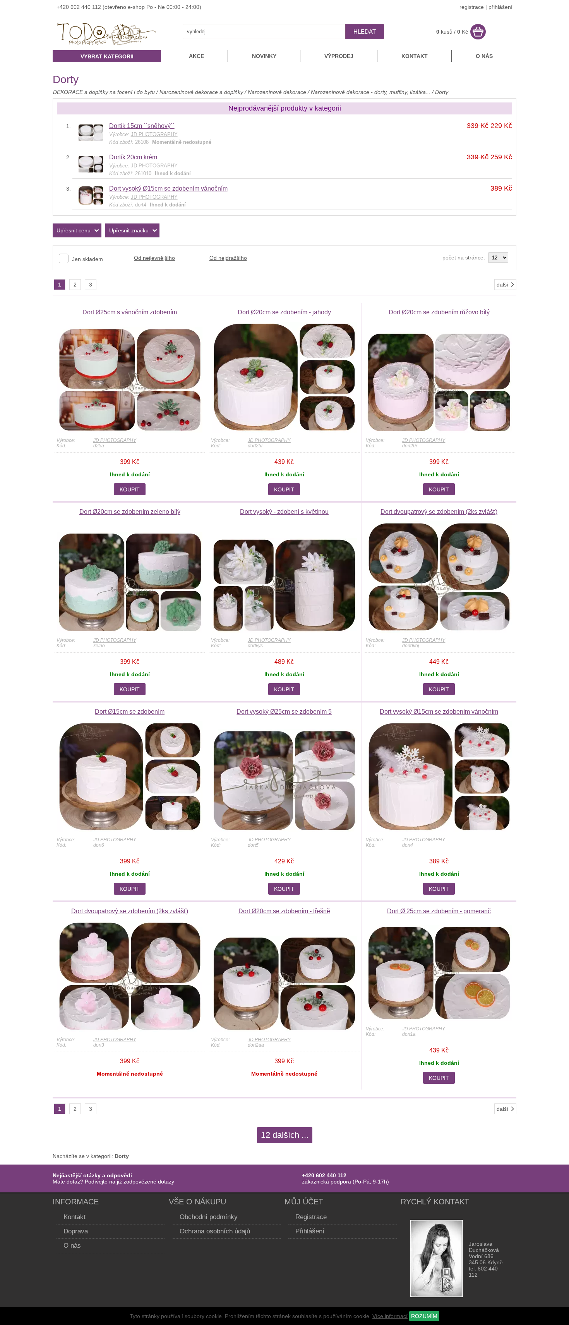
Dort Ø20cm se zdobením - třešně (284, 911)
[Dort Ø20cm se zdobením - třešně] (284, 1030)
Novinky (264, 56)
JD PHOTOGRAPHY (114, 440)
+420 (63, 7)
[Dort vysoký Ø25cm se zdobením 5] (284, 830)
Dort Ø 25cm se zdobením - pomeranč (439, 911)
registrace (471, 7)
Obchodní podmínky (209, 1217)
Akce (196, 56)
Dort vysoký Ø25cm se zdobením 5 (284, 711)
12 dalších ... (284, 1135)
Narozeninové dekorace (277, 92)
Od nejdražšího (228, 258)
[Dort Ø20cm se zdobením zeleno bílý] (129, 631)
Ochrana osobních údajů (215, 1231)
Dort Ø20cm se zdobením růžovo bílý (439, 312)
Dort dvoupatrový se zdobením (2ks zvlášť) (438, 511)
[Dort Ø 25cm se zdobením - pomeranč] (439, 1019)
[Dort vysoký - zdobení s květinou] (284, 631)
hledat (364, 31)
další (502, 284)
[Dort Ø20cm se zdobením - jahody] (284, 431)
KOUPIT (130, 489)
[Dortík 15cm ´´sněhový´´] (90, 139)
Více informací (390, 1316)
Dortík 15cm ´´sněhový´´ (142, 126)
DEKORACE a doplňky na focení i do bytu (104, 92)
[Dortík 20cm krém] (90, 171)
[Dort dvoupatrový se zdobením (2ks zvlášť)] (439, 631)
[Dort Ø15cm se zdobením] (129, 830)
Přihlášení (309, 1231)
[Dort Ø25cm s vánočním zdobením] (129, 431)
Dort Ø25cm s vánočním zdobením (129, 312)
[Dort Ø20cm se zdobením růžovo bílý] (439, 431)
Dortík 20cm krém (133, 157)
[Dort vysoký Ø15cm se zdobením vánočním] (90, 203)
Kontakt (414, 56)
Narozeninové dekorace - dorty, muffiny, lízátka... (370, 92)
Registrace (311, 1217)
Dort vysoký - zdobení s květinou (284, 511)
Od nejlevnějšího (154, 258)
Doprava (75, 1231)
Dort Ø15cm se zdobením (130, 711)
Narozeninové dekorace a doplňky (201, 92)
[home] (107, 46)
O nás (484, 56)
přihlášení (500, 7)
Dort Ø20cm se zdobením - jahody (284, 312)
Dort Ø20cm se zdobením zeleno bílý (129, 511)
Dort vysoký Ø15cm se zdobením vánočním (168, 188)
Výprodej (338, 56)
